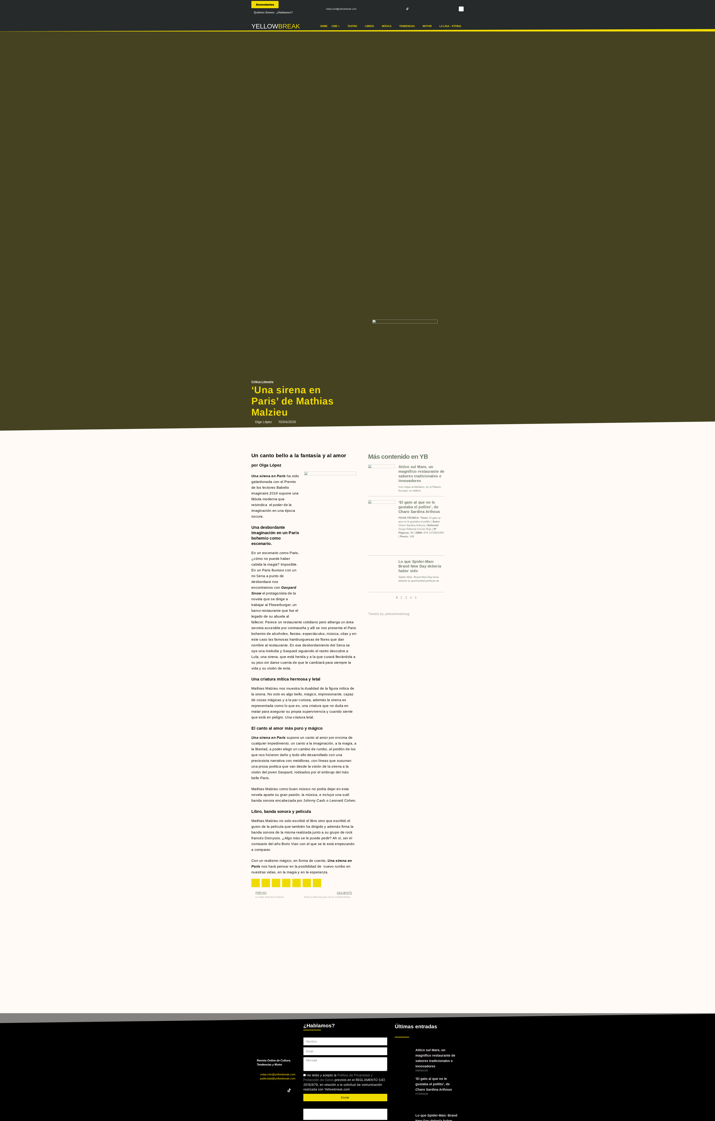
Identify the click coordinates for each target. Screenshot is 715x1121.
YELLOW (264, 26)
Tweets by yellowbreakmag (388, 614)
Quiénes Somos (264, 12)
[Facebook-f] (380, 8)
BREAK (289, 26)
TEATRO (352, 26)
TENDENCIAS (407, 26)
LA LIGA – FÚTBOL (450, 26)
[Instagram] (393, 8)
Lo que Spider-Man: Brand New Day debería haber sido (419, 566)
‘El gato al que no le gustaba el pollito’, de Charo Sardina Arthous (419, 507)
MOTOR (427, 26)
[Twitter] (387, 8)
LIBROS (369, 26)
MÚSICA (386, 26)
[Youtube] (400, 8)
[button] (461, 9)
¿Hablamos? (284, 12)
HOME (324, 26)
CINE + (336, 26)
